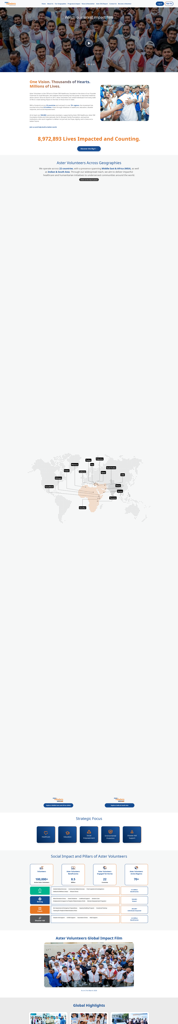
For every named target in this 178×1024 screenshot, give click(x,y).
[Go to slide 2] (86, 83)
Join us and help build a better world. (43, 145)
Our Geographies (60, 4)
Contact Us (113, 4)
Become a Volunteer (124, 4)
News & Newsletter (88, 4)
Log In (160, 4)
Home (44, 4)
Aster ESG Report (102, 4)
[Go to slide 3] (89, 83)
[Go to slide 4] (91, 83)
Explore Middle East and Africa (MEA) (58, 824)
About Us (50, 4)
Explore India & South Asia (119, 824)
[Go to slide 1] (84, 83)
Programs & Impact (74, 4)
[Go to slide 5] (93, 83)
